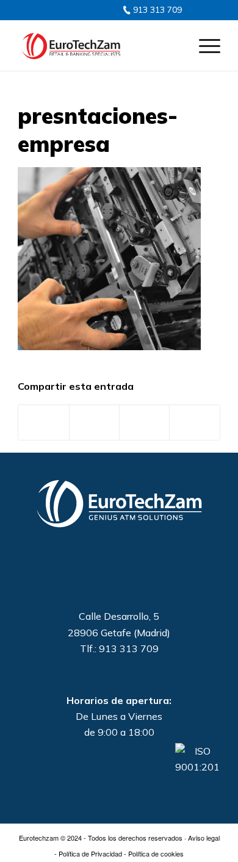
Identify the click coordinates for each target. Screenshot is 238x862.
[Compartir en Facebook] (43, 422)
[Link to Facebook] (79, 9)
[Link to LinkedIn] (68, 9)
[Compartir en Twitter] (94, 422)
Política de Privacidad (90, 853)
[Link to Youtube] (91, 9)
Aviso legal (204, 837)
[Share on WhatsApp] (144, 422)
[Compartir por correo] (194, 422)
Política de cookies (156, 853)
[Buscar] (175, 45)
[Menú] (203, 45)
